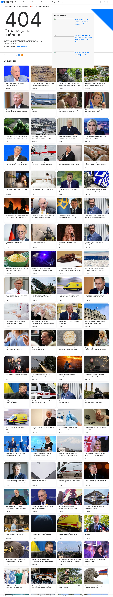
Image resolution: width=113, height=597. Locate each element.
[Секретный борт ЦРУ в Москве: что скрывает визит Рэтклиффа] (96, 210)
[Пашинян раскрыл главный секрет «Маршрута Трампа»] (43, 501)
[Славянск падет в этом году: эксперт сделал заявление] (96, 395)
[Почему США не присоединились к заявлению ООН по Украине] (43, 580)
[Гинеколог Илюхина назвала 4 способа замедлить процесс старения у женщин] (16, 527)
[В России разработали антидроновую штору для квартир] (43, 474)
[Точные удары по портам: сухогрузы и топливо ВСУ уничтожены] (69, 368)
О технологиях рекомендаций (57, 595)
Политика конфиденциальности (72, 595)
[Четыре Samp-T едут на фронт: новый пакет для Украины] (43, 289)
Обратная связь (100, 595)
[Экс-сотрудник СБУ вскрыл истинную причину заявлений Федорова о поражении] (16, 501)
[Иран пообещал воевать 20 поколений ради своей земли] (69, 501)
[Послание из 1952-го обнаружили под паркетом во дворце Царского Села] (43, 78)
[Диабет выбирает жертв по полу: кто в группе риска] (96, 421)
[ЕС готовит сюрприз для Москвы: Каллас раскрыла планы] (96, 104)
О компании (8, 595)
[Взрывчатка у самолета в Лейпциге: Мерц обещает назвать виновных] (16, 236)
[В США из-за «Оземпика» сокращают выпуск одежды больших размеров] (16, 580)
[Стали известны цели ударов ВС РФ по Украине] (69, 580)
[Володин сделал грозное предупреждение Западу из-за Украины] (69, 157)
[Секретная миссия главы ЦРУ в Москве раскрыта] (69, 395)
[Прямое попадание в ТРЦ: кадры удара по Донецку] (69, 474)
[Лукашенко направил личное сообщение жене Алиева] (69, 130)
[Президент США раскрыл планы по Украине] (69, 315)
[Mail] (2, 2)
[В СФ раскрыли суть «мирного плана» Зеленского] (16, 395)
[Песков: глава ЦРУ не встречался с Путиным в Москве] (16, 289)
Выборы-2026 (11, 6)
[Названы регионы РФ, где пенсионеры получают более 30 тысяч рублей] (43, 315)
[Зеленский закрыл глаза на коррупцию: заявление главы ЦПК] (43, 553)
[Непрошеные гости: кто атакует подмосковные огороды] (69, 104)
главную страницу (22, 46)
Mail (3, 595)
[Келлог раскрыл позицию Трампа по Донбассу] (43, 421)
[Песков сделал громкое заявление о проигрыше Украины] (16, 104)
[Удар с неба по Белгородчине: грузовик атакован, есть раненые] (16, 421)
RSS (41, 595)
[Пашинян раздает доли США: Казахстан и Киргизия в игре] (69, 448)
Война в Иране (23, 6)
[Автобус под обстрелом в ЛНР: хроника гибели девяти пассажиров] (43, 395)
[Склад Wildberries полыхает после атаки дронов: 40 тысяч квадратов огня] (16, 210)
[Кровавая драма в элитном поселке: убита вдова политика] (43, 263)
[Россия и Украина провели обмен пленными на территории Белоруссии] (96, 183)
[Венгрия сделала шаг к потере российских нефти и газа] (96, 315)
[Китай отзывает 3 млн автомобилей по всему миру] (43, 130)
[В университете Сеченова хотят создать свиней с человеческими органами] (96, 157)
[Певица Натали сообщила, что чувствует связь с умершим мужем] (96, 448)
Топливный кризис (43, 6)
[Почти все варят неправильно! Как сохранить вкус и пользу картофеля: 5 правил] (16, 263)
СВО (32, 6)
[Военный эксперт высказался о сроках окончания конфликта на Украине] (69, 78)
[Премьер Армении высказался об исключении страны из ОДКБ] (43, 210)
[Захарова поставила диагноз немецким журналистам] (43, 448)
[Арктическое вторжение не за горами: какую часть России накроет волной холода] (96, 263)
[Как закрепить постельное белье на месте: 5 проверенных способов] (43, 183)
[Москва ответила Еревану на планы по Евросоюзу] (96, 580)
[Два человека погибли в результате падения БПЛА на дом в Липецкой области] (43, 157)
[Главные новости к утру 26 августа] (43, 104)
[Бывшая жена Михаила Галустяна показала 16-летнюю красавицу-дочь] (16, 368)
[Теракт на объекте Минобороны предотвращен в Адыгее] (16, 553)
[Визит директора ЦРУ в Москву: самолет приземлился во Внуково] (16, 157)
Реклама (14, 595)
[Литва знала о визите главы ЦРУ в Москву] (96, 527)
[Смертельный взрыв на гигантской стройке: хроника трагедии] (69, 527)
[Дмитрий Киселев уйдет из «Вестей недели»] (16, 78)
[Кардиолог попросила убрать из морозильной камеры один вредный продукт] (16, 183)
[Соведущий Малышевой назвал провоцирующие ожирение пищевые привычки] (69, 342)
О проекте (46, 595)
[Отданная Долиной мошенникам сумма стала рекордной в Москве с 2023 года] (96, 342)
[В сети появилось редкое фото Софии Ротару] (96, 553)
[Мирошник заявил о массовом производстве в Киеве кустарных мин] (16, 474)
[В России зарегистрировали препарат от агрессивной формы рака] (69, 421)
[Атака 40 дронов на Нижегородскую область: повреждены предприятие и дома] (43, 236)
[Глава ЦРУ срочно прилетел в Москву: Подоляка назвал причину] (96, 236)
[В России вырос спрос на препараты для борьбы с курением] (16, 342)
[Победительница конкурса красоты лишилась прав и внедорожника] (69, 236)
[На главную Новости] (8, 2)
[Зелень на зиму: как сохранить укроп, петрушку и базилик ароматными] (96, 78)
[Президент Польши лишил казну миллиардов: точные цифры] (96, 289)
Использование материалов (88, 595)
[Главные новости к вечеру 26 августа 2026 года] (96, 501)
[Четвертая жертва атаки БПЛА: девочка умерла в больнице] (69, 289)
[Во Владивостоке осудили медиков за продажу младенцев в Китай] (69, 263)
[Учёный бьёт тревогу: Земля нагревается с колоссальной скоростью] (43, 527)
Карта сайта (109, 595)
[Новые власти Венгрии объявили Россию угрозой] (96, 474)
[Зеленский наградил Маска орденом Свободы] (43, 342)
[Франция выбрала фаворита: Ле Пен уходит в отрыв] (96, 130)
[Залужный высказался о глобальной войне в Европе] (69, 210)
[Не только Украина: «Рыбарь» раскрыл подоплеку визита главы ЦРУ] (96, 368)
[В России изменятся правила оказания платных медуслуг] (16, 315)
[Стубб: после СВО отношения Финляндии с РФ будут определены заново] (16, 448)
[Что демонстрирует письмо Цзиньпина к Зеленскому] (69, 183)
